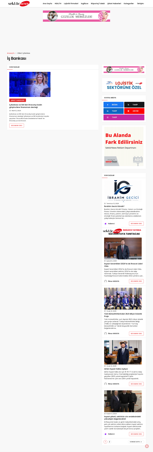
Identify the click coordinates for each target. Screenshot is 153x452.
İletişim (140, 3)
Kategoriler (129, 3)
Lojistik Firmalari (71, 3)
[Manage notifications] (147, 446)
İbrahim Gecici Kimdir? (114, 206)
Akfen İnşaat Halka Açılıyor (116, 369)
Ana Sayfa (47, 3)
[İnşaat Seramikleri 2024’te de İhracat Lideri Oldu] (123, 248)
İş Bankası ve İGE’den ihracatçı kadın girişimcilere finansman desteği (25, 106)
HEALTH (58, 3)
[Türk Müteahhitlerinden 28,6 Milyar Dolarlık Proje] (123, 299)
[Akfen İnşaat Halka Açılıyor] (123, 352)
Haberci (111, 223)
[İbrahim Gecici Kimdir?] (123, 191)
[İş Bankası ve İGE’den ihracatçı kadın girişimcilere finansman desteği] (30, 84)
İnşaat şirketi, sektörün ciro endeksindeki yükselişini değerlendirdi (122, 417)
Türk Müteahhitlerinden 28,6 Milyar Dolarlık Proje (123, 315)
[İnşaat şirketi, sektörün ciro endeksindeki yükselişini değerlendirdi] (123, 401)
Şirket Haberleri (114, 3)
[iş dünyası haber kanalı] (19, 3)
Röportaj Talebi (98, 3)
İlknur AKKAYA (113, 281)
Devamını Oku (16, 125)
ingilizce (84, 3)
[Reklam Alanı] (124, 146)
